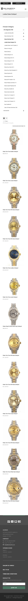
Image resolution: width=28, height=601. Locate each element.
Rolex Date (7, 51)
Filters (6, 121)
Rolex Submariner (9, 92)
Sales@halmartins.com (10, 544)
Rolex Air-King (8, 48)
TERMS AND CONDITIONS (10, 574)
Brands (6, 110)
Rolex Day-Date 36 (9, 67)
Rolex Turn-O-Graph (9, 95)
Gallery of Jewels (8, 565)
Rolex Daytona (8, 73)
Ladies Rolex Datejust (10, 42)
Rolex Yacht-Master (9, 98)
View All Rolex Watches (10, 107)
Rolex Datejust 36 (9, 57)
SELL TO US (6, 569)
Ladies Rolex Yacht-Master (11, 45)
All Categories (8, 29)
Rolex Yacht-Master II (9, 101)
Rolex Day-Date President (10, 70)
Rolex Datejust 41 (9, 60)
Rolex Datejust (8, 54)
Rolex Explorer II (8, 76)
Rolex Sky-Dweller (9, 88)
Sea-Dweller (7, 104)
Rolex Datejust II (8, 64)
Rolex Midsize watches (10, 82)
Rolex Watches (8, 39)
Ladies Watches (8, 33)
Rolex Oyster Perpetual (10, 85)
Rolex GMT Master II (9, 79)
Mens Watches (8, 36)
